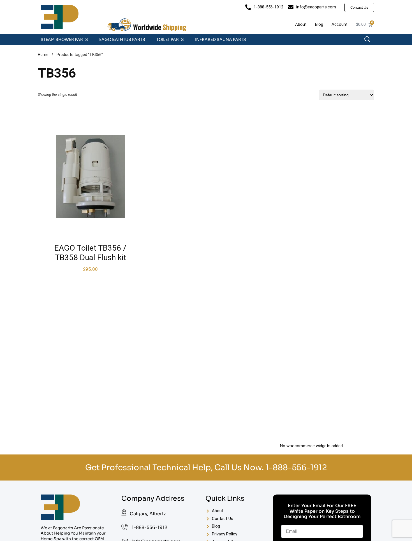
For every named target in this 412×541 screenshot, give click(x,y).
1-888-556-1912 (296, 467)
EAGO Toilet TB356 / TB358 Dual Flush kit (90, 252)
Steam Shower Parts (64, 39)
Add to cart (90, 274)
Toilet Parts (170, 39)
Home (43, 54)
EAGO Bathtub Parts (122, 39)
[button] (370, 40)
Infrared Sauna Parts (220, 39)
